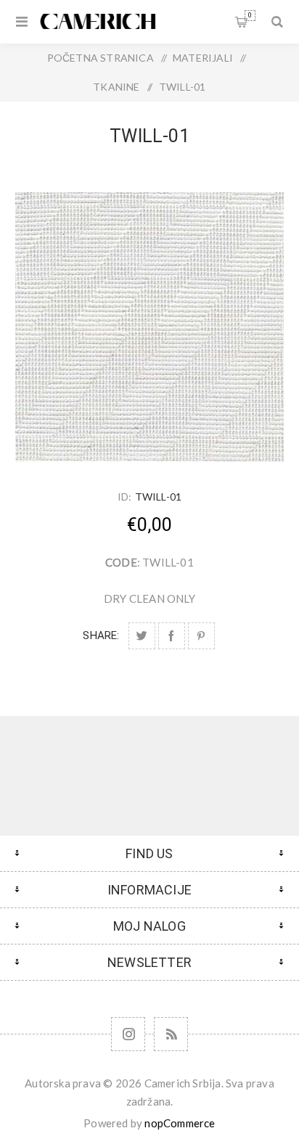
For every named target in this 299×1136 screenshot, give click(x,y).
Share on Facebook (171, 635)
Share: (101, 635)
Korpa (250, 15)
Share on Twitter (141, 635)
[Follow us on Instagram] (128, 1034)
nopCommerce (179, 1122)
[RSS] (171, 1034)
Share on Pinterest (201, 635)
